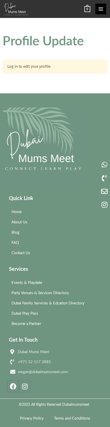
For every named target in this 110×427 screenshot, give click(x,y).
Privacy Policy (32, 418)
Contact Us (21, 253)
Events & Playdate (27, 283)
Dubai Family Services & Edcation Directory (48, 303)
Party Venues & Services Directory (40, 293)
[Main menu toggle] (100, 9)
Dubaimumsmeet (75, 404)
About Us (19, 222)
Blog (15, 232)
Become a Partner (26, 324)
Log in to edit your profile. (29, 66)
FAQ (15, 243)
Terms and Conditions (72, 418)
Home (17, 212)
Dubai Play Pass (25, 313)
